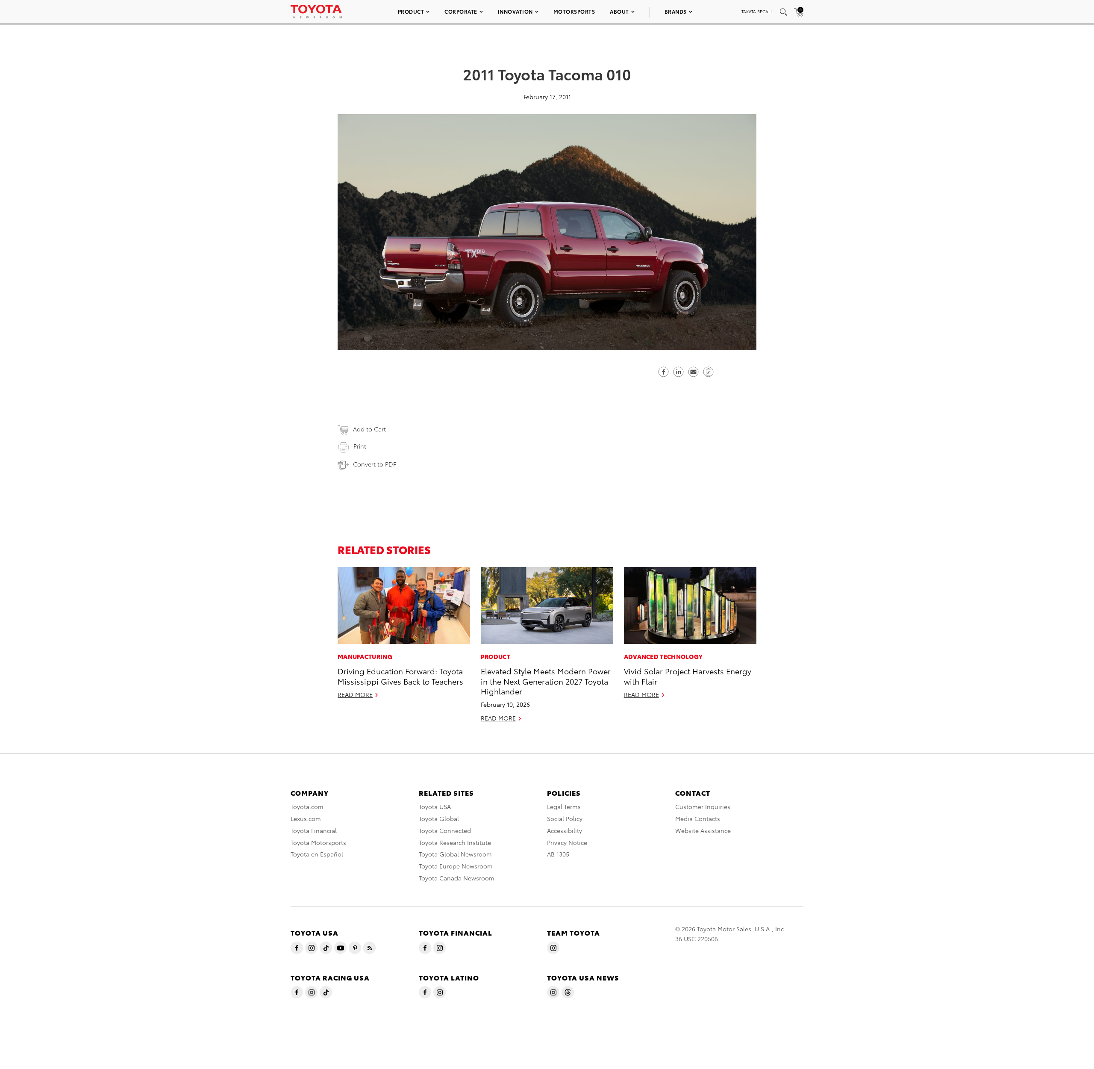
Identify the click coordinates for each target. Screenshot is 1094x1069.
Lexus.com (306, 818)
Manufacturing (365, 656)
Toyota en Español (317, 854)
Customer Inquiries (702, 806)
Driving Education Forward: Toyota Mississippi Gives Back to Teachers (400, 675)
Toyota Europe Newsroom (456, 866)
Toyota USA (435, 806)
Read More (355, 694)
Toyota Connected (445, 830)
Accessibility (564, 830)
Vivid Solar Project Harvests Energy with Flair (687, 675)
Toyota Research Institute (455, 842)
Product (411, 11)
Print (359, 446)
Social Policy (564, 818)
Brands (676, 11)
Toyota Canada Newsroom (456, 878)
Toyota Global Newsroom (455, 854)
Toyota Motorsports (318, 842)
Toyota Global (439, 818)
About (619, 11)
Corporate (460, 11)
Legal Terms (564, 806)
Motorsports (574, 11)
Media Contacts (697, 818)
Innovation (515, 11)
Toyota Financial (314, 830)
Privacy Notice (567, 842)
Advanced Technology (663, 656)
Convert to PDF (374, 464)
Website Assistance (703, 830)
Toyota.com (307, 806)
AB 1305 (558, 854)
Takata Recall (757, 11)
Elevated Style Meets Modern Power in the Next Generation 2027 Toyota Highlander (546, 680)
